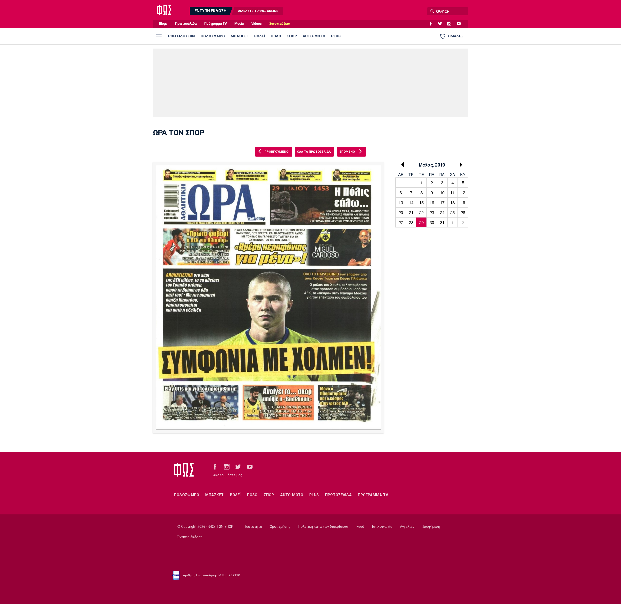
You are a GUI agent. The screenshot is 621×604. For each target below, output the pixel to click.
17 (442, 202)
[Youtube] (461, 24)
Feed (360, 527)
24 (442, 212)
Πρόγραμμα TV (215, 24)
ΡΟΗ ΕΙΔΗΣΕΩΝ (181, 36)
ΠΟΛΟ (276, 36)
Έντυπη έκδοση (190, 537)
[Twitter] (442, 24)
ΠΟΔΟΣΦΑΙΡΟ (213, 36)
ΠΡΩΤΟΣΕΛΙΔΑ (338, 495)
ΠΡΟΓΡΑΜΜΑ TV (373, 495)
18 (452, 202)
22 (421, 212)
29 (421, 222)
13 (401, 202)
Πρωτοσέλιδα (185, 24)
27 (401, 222)
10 (442, 192)
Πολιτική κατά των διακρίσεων (323, 527)
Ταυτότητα (253, 527)
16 (432, 202)
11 (452, 192)
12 (463, 192)
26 (463, 212)
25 (452, 212)
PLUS (336, 36)
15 (421, 202)
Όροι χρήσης (280, 527)
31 (442, 222)
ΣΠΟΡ (292, 36)
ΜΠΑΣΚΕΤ (239, 36)
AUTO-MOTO (314, 36)
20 (401, 212)
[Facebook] (433, 24)
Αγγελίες (407, 527)
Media (239, 24)
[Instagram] (451, 24)
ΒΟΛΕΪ (259, 36)
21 (411, 212)
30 (432, 222)
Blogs (163, 24)
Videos (256, 24)
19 (463, 202)
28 (411, 222)
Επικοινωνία (382, 527)
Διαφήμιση (431, 527)
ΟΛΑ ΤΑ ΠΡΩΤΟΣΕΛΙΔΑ (314, 151)
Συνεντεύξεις (279, 24)
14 (411, 202)
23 (432, 212)
